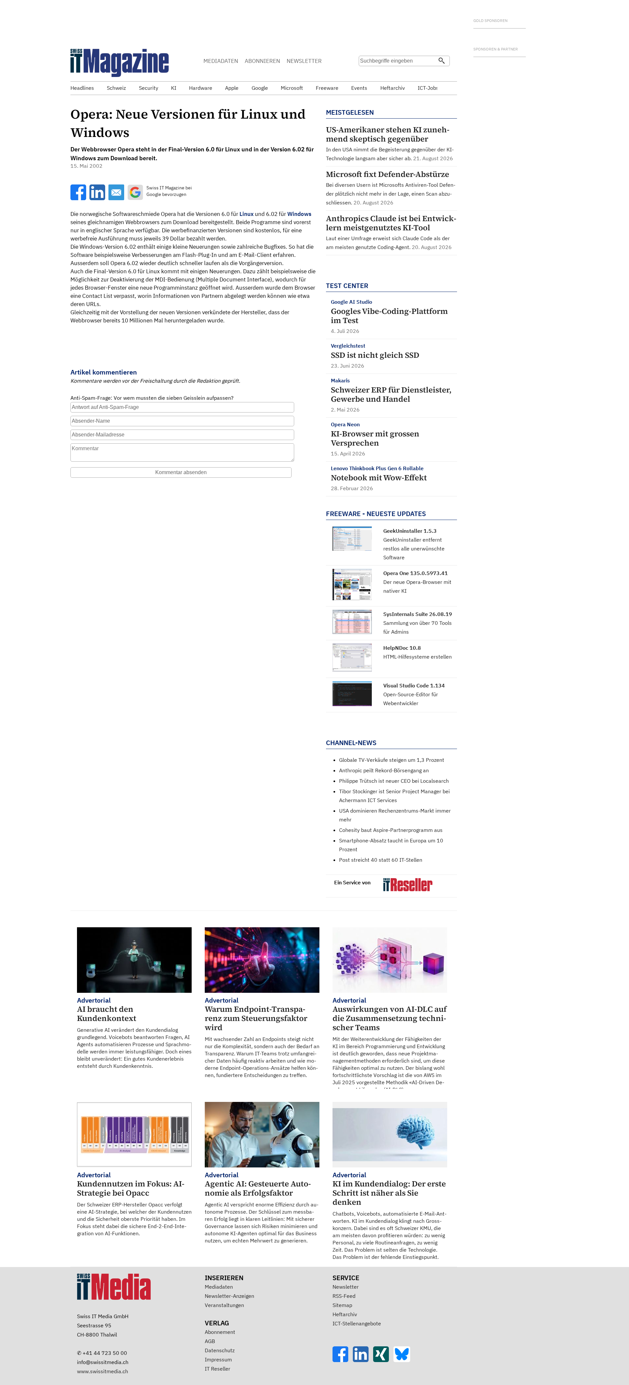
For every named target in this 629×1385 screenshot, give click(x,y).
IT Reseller (217, 1368)
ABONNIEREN (262, 61)
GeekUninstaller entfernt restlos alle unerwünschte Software (414, 548)
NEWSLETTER (304, 61)
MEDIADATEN (220, 61)
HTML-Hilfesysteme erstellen (417, 656)
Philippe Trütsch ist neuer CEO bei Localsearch (394, 781)
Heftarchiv (345, 1314)
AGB (210, 1341)
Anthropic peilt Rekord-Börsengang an (384, 770)
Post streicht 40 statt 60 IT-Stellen (380, 859)
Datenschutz (220, 1350)
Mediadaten (219, 1286)
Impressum (218, 1359)
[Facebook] (343, 1360)
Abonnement (220, 1332)
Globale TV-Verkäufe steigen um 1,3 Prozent (391, 760)
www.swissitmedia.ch (102, 1371)
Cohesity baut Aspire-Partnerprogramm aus (391, 830)
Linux (246, 214)
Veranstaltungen (224, 1305)
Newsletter (346, 1286)
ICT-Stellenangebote (357, 1323)
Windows (299, 214)
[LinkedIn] (363, 1360)
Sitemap (342, 1305)
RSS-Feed (344, 1296)
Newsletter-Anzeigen (229, 1296)
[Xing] (383, 1360)
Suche (366, 73)
